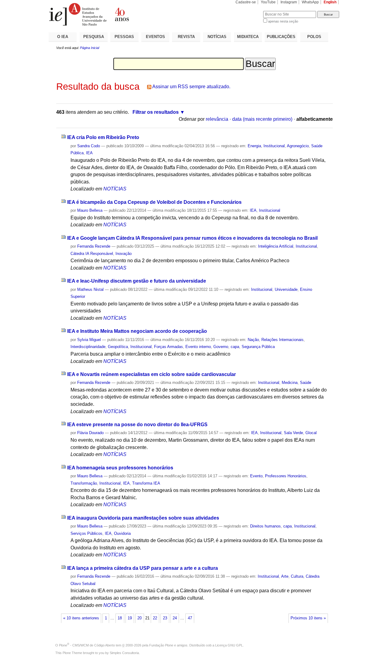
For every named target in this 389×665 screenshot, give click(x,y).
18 (120, 618)
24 (175, 618)
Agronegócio (298, 146)
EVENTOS (155, 36)
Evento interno (198, 346)
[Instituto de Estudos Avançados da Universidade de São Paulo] (121, 14)
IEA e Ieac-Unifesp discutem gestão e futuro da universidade (136, 281)
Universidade (286, 289)
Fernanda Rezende (93, 246)
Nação (253, 339)
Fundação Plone (161, 645)
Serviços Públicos (86, 533)
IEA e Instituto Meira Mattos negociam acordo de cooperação (137, 331)
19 (130, 618)
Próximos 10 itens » (308, 618)
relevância (217, 119)
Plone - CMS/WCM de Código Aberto (87, 645)
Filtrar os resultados (156, 112)
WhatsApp (310, 2)
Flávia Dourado (90, 432)
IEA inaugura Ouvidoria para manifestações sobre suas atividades (143, 518)
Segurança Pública (258, 346)
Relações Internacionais (282, 339)
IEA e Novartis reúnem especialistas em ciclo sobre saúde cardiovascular (151, 374)
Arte (284, 576)
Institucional (274, 146)
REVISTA (186, 36)
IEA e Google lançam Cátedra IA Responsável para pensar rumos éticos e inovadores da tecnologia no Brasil (192, 238)
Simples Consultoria (124, 653)
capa (235, 346)
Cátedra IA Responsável (92, 253)
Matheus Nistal (90, 289)
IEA (89, 153)
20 (139, 618)
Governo (220, 346)
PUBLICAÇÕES (281, 36)
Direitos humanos (265, 526)
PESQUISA (93, 36)
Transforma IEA (146, 483)
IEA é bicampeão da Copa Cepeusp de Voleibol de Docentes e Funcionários (154, 202)
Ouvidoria (122, 533)
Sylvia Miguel (89, 339)
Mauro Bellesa (89, 210)
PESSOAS (124, 36)
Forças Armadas (168, 346)
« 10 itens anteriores (81, 618)
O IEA (62, 36)
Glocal (311, 432)
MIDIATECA (248, 36)
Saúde (305, 382)
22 (155, 618)
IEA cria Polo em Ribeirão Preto (103, 137)
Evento (256, 476)
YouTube (268, 2)
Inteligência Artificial (275, 246)
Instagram (289, 2)
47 (190, 618)
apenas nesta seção (283, 21)
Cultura (297, 576)
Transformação (84, 483)
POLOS (314, 36)
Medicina (290, 382)
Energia (254, 146)
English (330, 2)
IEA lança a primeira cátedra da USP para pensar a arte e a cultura (142, 568)
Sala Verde (293, 432)
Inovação (123, 253)
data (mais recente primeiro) (262, 119)
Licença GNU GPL (229, 645)
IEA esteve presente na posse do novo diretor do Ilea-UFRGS (137, 424)
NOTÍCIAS (217, 36)
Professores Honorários (285, 476)
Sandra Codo (88, 146)
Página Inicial (89, 48)
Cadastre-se (246, 2)
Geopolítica (118, 346)
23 (165, 618)
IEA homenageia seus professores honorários (120, 467)
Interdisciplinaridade (88, 346)
